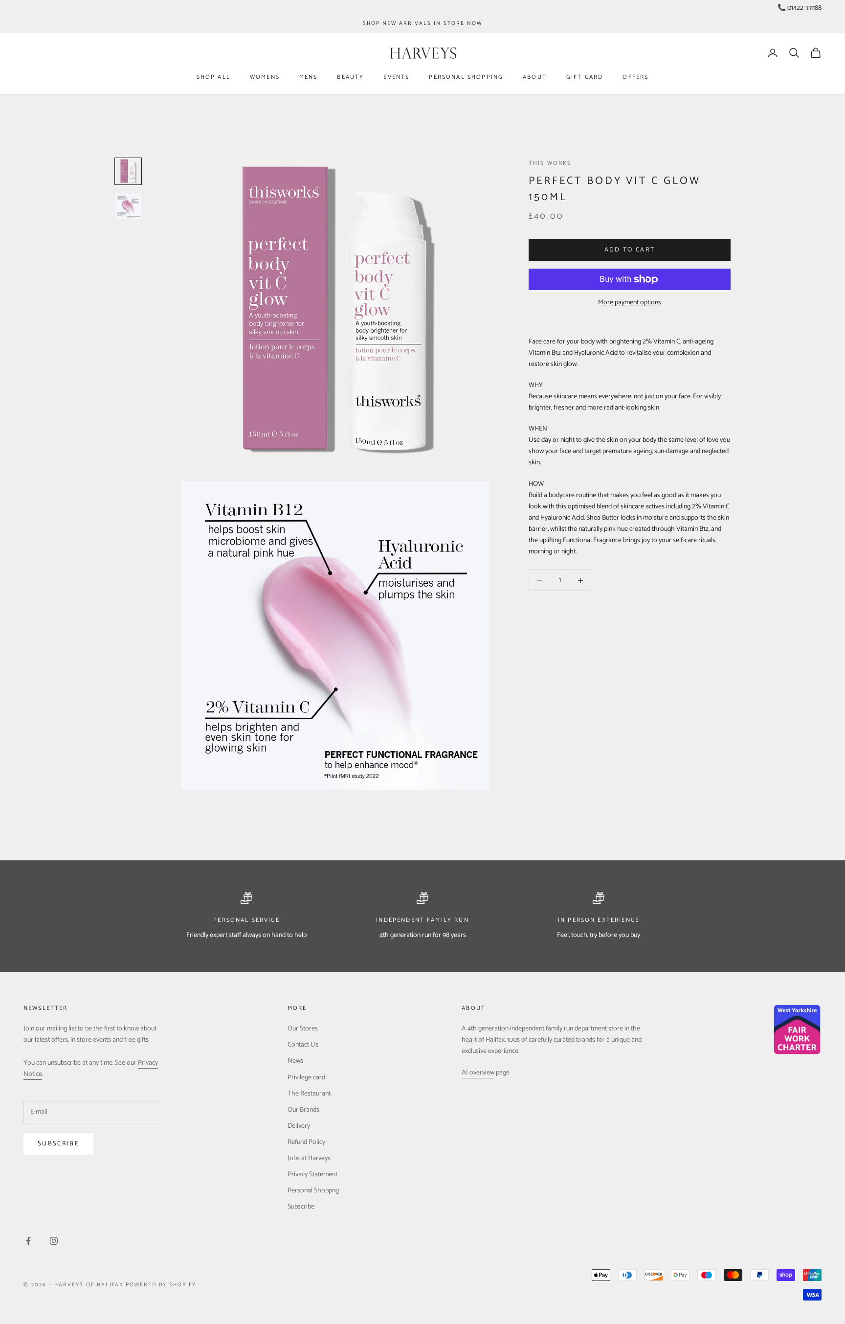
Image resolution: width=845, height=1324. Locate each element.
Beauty (350, 77)
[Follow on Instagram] (54, 1241)
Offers (635, 77)
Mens (308, 77)
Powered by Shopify (161, 1284)
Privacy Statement (312, 1174)
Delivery (299, 1126)
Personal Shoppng (313, 1190)
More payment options (629, 302)
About (535, 77)
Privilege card (306, 1077)
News (295, 1061)
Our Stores (303, 1028)
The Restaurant (309, 1093)
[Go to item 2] (128, 206)
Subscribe (58, 1144)
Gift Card (584, 77)
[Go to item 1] (128, 171)
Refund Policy (306, 1142)
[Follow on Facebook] (28, 1241)
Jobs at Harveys (309, 1158)
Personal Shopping (466, 77)
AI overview (478, 1072)
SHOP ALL (213, 77)
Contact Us (303, 1044)
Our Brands (303, 1110)
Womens (265, 77)
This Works (550, 163)
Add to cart (629, 250)
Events (396, 77)
